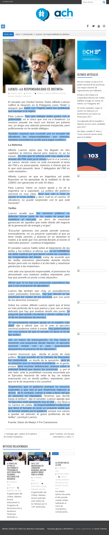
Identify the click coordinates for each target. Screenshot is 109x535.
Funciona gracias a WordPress (60, 528)
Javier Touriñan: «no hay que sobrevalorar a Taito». (62, 435)
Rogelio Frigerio (15, 96)
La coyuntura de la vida (62, 463)
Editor (28, 93)
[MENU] (3, 26)
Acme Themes (100, 528)
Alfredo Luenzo (44, 93)
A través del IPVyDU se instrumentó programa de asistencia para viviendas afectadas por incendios (13, 471)
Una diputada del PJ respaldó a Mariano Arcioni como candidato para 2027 (91, 124)
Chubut (6, 41)
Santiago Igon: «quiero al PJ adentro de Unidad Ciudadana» (20, 435)
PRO (66, 483)
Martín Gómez (63, 474)
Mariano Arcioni (58, 93)
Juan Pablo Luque (38, 486)
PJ (63, 483)
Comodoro (39, 454)
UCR (56, 488)
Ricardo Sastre (61, 485)
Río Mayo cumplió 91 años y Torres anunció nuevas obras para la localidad (89, 134)
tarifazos (27, 96)
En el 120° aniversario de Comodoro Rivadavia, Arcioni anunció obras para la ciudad (38, 469)
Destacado (14, 41)
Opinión (55, 454)
